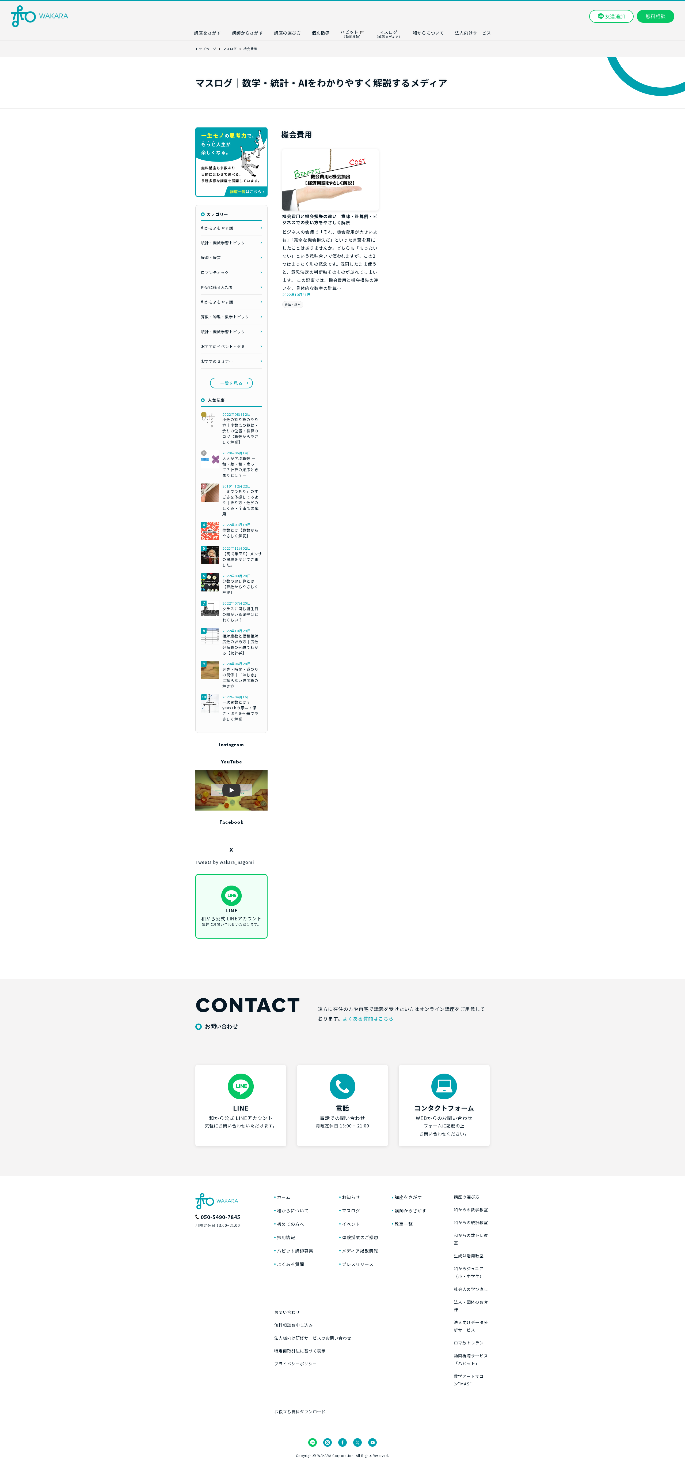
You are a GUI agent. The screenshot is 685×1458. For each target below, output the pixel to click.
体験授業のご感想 (360, 1237)
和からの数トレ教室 (471, 1239)
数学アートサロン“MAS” (469, 1379)
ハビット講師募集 (295, 1250)
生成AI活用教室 (469, 1255)
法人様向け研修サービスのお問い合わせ (312, 1338)
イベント (351, 1224)
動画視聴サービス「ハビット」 (471, 1359)
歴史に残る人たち (217, 287)
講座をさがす (408, 1197)
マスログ (351, 1210)
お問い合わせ (287, 1312)
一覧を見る (231, 383)
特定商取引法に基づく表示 (300, 1351)
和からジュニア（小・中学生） (469, 1272)
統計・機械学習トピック (223, 242)
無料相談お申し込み (293, 1325)
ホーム (284, 1197)
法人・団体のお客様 (471, 1305)
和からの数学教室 (471, 1209)
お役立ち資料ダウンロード (300, 1411)
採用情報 (286, 1237)
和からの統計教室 (471, 1222)
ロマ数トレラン (469, 1342)
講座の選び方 (467, 1197)
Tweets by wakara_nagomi (224, 862)
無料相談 (655, 16)
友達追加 (615, 16)
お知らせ (351, 1197)
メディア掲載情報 (360, 1250)
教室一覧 (404, 1224)
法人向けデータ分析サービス (471, 1326)
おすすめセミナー (217, 361)
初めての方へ (290, 1224)
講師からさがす (411, 1210)
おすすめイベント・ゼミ (223, 346)
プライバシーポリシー (295, 1363)
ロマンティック (215, 272)
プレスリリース (358, 1264)
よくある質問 (290, 1264)
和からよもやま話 (217, 228)
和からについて (293, 1210)
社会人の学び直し (471, 1289)
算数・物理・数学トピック (225, 316)
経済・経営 (293, 304)
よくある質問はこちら (368, 1018)
